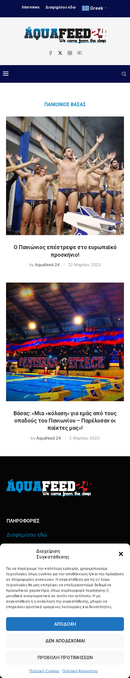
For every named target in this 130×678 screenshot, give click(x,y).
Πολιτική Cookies (44, 671)
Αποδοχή (65, 624)
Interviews (31, 7)
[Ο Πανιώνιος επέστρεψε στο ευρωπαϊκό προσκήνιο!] (65, 175)
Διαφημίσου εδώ (61, 7)
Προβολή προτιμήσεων (65, 657)
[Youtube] (79, 53)
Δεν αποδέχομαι (65, 641)
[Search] (124, 74)
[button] (121, 554)
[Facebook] (50, 53)
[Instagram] (70, 53)
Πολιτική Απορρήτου (80, 671)
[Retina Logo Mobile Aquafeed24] (49, 487)
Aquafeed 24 (47, 264)
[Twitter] (60, 53)
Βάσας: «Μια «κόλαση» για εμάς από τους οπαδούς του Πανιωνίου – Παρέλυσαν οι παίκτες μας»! (65, 420)
